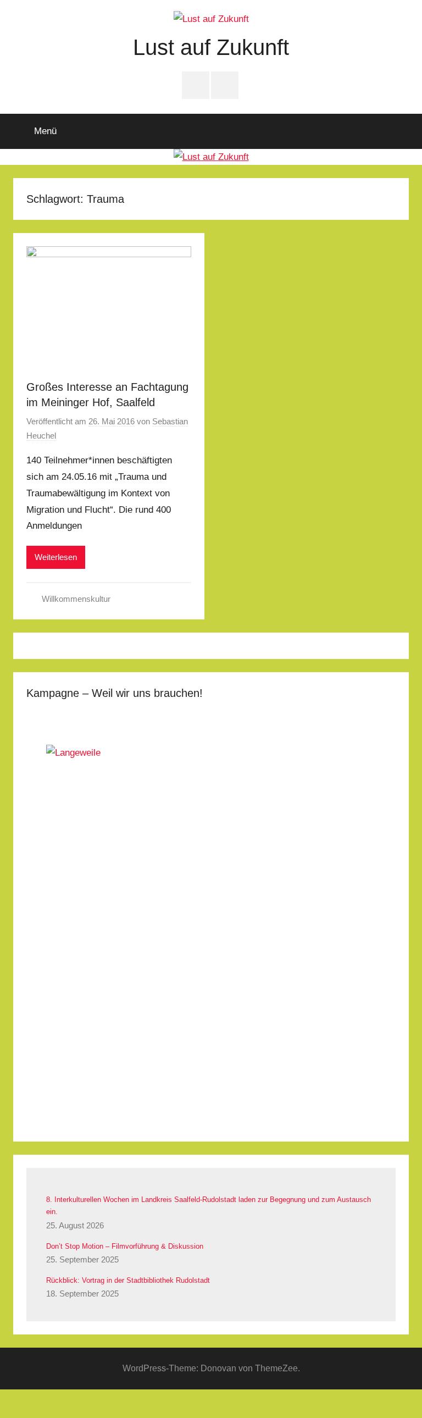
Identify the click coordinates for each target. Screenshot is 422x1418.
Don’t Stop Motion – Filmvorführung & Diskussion (124, 1246)
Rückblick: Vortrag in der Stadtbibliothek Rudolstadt (128, 1280)
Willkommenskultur (76, 598)
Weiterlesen (56, 557)
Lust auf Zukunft (211, 47)
